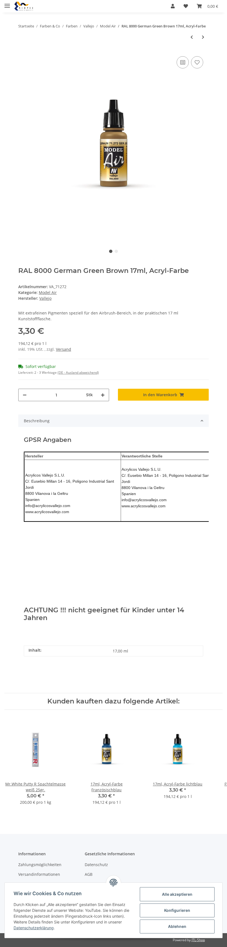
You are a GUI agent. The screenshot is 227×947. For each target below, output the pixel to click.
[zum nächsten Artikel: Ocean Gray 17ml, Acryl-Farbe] (203, 37)
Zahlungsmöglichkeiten (39, 864)
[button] (172, 6)
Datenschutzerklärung (34, 927)
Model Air (48, 292)
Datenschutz (96, 864)
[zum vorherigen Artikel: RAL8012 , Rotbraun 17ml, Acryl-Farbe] (191, 37)
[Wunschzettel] (185, 6)
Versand (63, 349)
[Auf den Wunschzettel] (197, 62)
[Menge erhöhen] (103, 395)
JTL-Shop (198, 940)
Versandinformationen (39, 874)
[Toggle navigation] (7, 3)
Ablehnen (177, 926)
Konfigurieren (177, 910)
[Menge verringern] (25, 395)
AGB (88, 874)
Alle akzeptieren (177, 894)
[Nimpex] (23, 6)
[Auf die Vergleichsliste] (183, 62)
